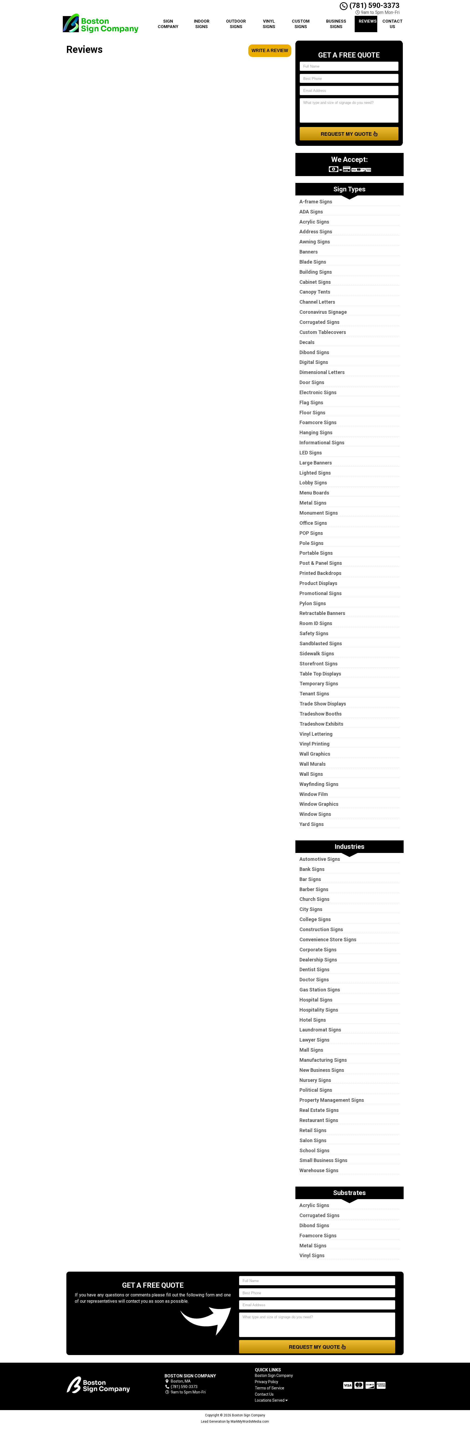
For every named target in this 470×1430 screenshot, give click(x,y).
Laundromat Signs (320, 1030)
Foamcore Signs (317, 422)
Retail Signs (312, 1130)
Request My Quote (347, 133)
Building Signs (315, 272)
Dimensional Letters (322, 372)
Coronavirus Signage (323, 312)
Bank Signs (311, 869)
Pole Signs (311, 543)
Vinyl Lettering (316, 734)
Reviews (368, 21)
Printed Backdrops (320, 573)
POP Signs (311, 533)
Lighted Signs (315, 473)
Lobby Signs (313, 482)
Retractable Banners (322, 613)
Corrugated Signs (319, 322)
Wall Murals (312, 764)
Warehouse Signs (318, 1170)
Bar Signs (310, 879)
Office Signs (313, 523)
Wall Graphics (314, 754)
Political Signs (315, 1090)
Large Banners (315, 463)
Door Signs (311, 382)
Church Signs (314, 899)
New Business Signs (321, 1070)
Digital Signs (313, 362)
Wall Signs (311, 774)
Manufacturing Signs (323, 1060)
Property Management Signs (331, 1100)
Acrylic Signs (314, 222)
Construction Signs (321, 929)
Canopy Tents (314, 292)
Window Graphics (318, 804)
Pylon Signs (312, 603)
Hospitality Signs (318, 1010)
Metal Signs (312, 503)
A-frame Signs (315, 201)
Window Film (313, 794)
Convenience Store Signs (327, 939)
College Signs (315, 919)
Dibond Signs (314, 352)
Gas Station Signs (319, 989)
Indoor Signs (201, 24)
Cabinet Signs (315, 282)
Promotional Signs (320, 593)
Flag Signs (311, 402)
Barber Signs (313, 889)
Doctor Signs (314, 979)
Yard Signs (311, 824)
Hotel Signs (312, 1020)
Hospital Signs (315, 1000)
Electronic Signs (317, 392)
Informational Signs (321, 442)
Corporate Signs (317, 949)
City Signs (310, 909)
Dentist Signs (314, 969)
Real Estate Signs (319, 1110)
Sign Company (168, 24)
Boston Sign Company (274, 1375)
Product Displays (318, 583)
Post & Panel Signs (320, 563)
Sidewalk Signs (316, 653)
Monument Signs (318, 513)
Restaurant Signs (318, 1120)
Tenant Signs (314, 693)
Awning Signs (314, 242)
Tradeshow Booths (320, 714)
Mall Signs (311, 1050)
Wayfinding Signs (318, 784)
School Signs (314, 1150)
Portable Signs (316, 553)
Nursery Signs (315, 1080)
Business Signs (336, 24)
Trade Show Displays (322, 704)
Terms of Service (269, 1388)
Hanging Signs (315, 432)
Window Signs (315, 814)
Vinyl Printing (314, 744)
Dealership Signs (318, 960)
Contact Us (392, 24)
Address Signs (315, 231)
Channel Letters (317, 302)
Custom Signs (301, 24)
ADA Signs (311, 212)
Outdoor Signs (236, 24)
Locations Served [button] (270, 1400)
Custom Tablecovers (322, 332)
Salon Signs (312, 1140)
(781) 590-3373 (374, 5)
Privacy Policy (266, 1382)
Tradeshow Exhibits (321, 724)
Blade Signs (312, 262)
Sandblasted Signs (320, 643)
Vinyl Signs (269, 24)
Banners (308, 252)
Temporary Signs (318, 683)
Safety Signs (313, 633)
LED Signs (310, 452)
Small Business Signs (323, 1160)
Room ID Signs (315, 623)
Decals (306, 342)
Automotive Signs (319, 859)
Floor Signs (312, 412)
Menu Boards (314, 493)
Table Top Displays (320, 674)
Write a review (270, 50)
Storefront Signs (318, 663)
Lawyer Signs (314, 1040)
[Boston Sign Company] (105, 1384)
